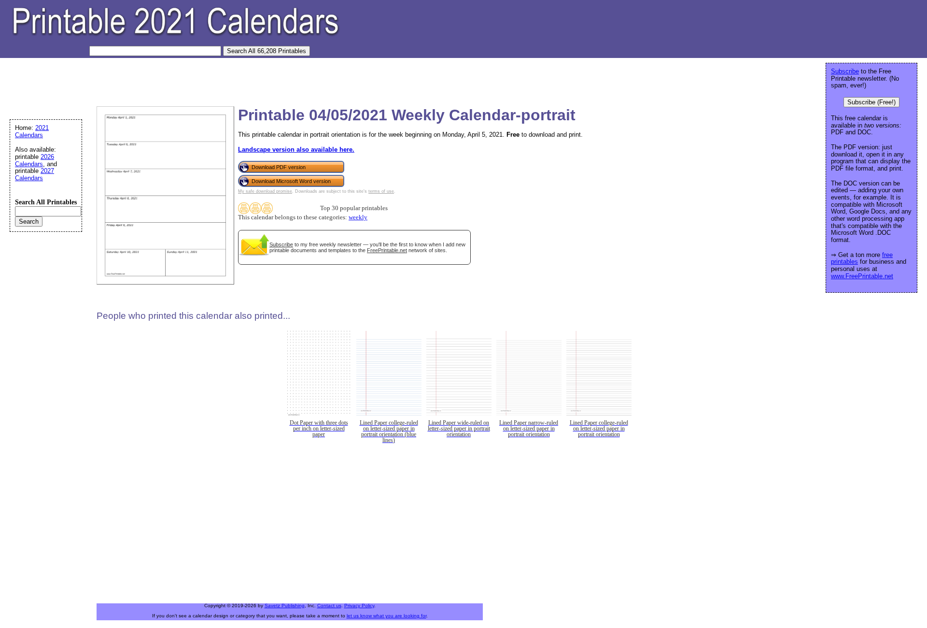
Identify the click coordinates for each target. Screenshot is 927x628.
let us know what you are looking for (386, 615)
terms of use (381, 191)
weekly (358, 217)
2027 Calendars (34, 174)
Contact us (329, 605)
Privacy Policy (359, 605)
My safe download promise (265, 191)
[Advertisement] (180, 79)
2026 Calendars (34, 160)
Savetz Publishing (285, 605)
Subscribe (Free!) (871, 102)
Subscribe (281, 244)
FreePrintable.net (387, 250)
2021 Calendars (32, 131)
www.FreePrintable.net (862, 276)
